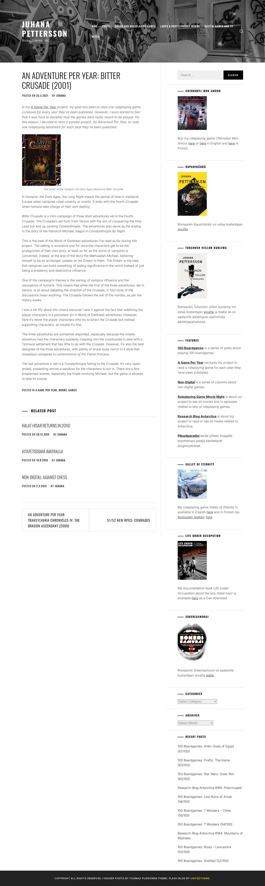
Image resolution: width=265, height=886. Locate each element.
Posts (106, 26)
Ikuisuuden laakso (191, 517)
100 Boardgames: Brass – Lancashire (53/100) (204, 849)
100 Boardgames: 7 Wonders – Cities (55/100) (204, 813)
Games (72, 390)
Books (63, 390)
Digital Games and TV (219, 26)
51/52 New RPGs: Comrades (128, 520)
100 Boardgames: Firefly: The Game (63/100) (204, 762)
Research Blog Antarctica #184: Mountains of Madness (210, 835)
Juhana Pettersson (45, 28)
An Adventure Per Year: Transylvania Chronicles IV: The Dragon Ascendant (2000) (54, 520)
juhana (61, 95)
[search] (241, 31)
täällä (210, 675)
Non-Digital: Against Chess (44, 477)
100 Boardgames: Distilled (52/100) (203, 861)
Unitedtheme (200, 878)
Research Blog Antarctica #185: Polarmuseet (210, 788)
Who (94, 26)
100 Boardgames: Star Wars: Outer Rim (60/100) (206, 776)
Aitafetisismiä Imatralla (42, 451)
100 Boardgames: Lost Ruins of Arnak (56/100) (205, 799)
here (191, 143)
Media (96, 36)
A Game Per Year (46, 390)
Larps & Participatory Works (180, 26)
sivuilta (183, 229)
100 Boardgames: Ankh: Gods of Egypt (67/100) (206, 748)
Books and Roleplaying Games (135, 26)
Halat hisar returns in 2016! (46, 425)
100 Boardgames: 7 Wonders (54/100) (205, 824)
